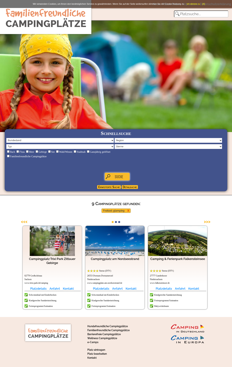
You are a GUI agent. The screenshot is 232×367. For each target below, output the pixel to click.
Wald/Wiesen (65, 152)
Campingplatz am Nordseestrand (115, 259)
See (53, 152)
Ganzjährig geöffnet (100, 152)
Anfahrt (54, 288)
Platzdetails (38, 288)
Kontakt (68, 288)
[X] (203, 4)
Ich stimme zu (193, 4)
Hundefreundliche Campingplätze (107, 326)
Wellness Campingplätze (102, 338)
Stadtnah (81, 152)
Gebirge (43, 152)
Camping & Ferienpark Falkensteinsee (177, 259)
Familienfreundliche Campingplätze (28, 156)
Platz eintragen (96, 349)
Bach (12, 152)
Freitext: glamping (114, 210)
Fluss (22, 152)
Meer (31, 152)
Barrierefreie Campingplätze (104, 334)
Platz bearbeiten (97, 353)
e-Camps (92, 342)
